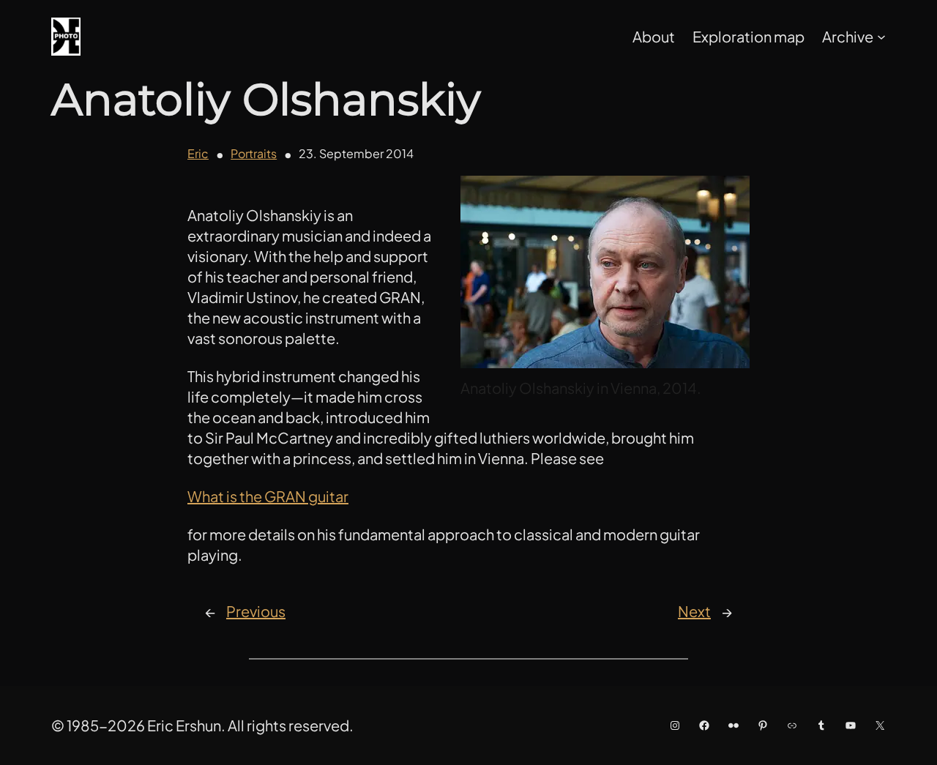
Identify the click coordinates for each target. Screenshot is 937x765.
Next (694, 611)
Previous (255, 611)
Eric (198, 153)
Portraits (254, 153)
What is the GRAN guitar (267, 496)
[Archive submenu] (881, 36)
